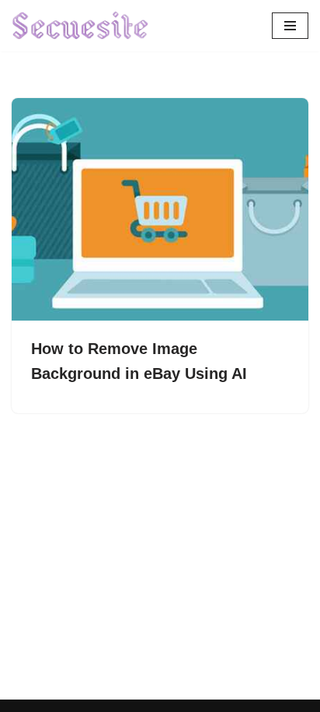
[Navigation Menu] (290, 25)
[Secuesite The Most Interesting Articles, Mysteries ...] (81, 25)
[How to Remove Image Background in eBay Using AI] (160, 209)
